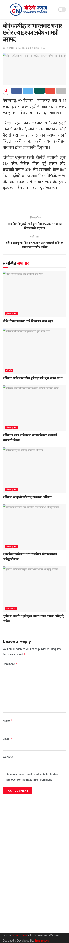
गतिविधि (9, 370)
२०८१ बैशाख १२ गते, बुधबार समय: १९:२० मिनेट (24, 47)
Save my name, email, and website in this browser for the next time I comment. (32, 776)
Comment (10, 664)
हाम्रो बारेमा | (8, 927)
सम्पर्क (20, 927)
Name (7, 720)
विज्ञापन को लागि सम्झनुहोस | (39, 927)
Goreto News (20, 935)
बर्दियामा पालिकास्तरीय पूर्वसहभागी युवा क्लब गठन (32, 378)
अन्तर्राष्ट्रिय (10, 608)
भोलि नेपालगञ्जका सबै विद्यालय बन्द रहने (28, 321)
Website (8, 757)
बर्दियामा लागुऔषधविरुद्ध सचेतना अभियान (27, 497)
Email (7, 739)
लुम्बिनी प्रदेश (11, 313)
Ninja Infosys (41, 940)
